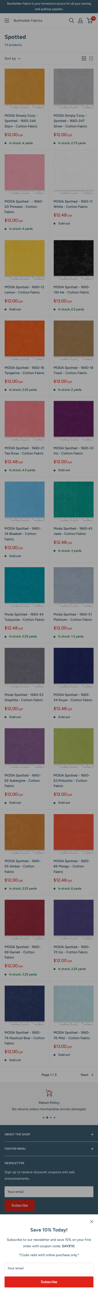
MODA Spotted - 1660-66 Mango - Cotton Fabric (72, 866)
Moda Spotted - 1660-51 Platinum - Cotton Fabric (73, 617)
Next (84, 1075)
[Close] (91, 1221)
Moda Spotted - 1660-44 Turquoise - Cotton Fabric (24, 617)
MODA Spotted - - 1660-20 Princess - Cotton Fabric (24, 206)
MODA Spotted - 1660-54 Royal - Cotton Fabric (73, 697)
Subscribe (49, 1282)
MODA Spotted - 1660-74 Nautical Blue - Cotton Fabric (24, 1037)
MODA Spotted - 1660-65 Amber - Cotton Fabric (23, 866)
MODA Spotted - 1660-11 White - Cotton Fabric (73, 204)
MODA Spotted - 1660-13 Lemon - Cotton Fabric (24, 289)
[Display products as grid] (84, 58)
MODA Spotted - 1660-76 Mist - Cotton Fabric (72, 1035)
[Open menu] (7, 20)
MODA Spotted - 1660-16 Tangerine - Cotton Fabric (24, 370)
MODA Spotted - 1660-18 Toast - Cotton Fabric (73, 370)
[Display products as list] (91, 58)
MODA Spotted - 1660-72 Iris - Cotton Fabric (72, 949)
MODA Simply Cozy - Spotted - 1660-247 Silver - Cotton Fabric (70, 121)
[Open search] (71, 20)
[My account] (80, 20)
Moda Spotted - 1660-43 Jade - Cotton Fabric (73, 531)
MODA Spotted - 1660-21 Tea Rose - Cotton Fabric (24, 450)
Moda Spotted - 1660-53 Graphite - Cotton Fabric (24, 697)
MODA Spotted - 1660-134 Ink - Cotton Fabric (72, 289)
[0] (90, 20)
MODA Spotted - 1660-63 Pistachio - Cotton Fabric (72, 780)
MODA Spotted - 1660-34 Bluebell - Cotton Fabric (23, 533)
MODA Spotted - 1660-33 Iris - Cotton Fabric (73, 450)
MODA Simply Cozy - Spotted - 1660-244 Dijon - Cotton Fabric (21, 121)
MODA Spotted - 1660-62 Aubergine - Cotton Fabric (23, 780)
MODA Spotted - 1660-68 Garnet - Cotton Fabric (23, 952)
